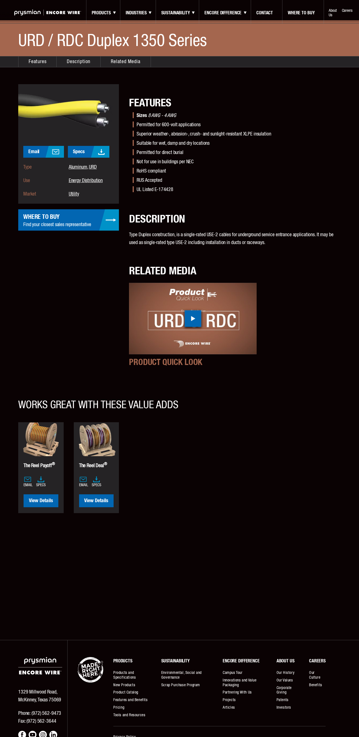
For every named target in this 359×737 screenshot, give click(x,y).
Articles (229, 708)
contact (264, 13)
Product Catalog (125, 692)
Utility (74, 194)
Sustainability (175, 13)
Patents (283, 700)
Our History (286, 673)
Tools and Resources (129, 715)
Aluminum (78, 167)
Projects (229, 700)
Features (37, 61)
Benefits (315, 685)
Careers (347, 11)
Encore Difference (222, 13)
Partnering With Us (237, 692)
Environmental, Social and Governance (181, 675)
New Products (124, 685)
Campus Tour (233, 673)
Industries (136, 13)
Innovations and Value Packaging (240, 682)
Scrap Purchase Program (180, 685)
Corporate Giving (284, 690)
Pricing (118, 708)
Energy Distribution (86, 180)
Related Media (125, 61)
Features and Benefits (130, 700)
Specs (78, 151)
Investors (284, 708)
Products (101, 13)
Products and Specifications (124, 675)
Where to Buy (301, 13)
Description (78, 61)
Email (33, 151)
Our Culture (314, 675)
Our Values (285, 680)
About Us (333, 13)
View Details (41, 500)
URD (93, 167)
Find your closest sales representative (57, 220)
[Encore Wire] (47, 12)
